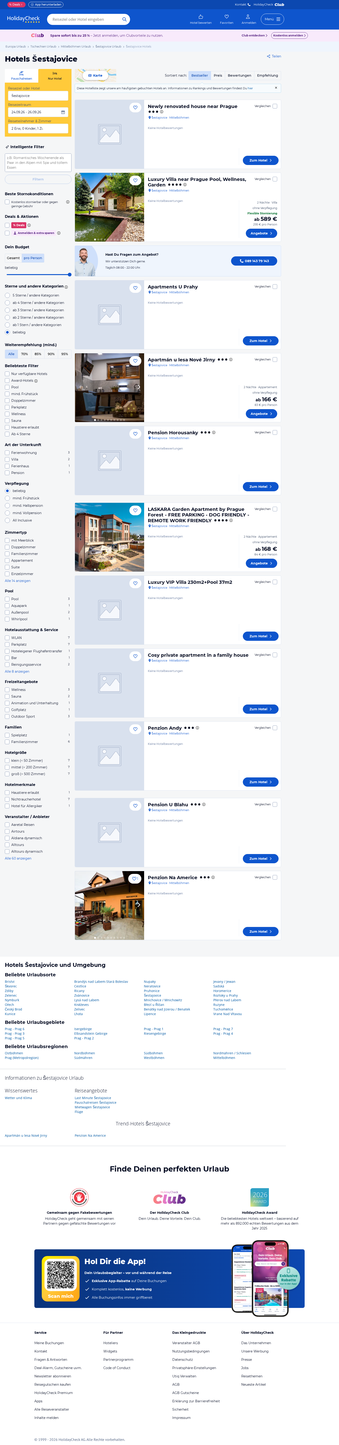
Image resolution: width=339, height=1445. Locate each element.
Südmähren (83, 1057)
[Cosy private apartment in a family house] (109, 683)
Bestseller (199, 75)
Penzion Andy (165, 728)
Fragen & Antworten (50, 1360)
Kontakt (240, 4)
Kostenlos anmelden (288, 35)
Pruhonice (152, 991)
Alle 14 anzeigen (17, 581)
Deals (14, 4)
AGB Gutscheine (185, 1393)
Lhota (78, 1014)
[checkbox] (38, 204)
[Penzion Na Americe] (109, 905)
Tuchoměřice (223, 1009)
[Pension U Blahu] (109, 832)
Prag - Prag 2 (84, 1038)
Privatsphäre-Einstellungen (194, 1368)
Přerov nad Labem (227, 1000)
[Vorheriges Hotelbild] (80, 207)
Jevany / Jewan (224, 981)
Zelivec (79, 1009)
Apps (38, 1401)
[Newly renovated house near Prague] (109, 134)
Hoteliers (110, 1343)
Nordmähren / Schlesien (232, 1053)
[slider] (69, 274)
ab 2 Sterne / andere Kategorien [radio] (38, 317)
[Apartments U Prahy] (109, 314)
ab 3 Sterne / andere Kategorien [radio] (38, 310)
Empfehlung (267, 75)
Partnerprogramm (118, 1360)
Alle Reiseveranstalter (51, 1409)
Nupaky (150, 981)
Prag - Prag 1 (154, 1029)
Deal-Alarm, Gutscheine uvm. (58, 1368)
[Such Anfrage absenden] (124, 19)
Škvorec (11, 986)
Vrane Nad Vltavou (227, 1014)
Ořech (9, 1004)
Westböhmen (154, 1057)
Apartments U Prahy (173, 287)
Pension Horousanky (173, 432)
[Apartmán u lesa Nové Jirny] (109, 387)
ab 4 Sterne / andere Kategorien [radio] (38, 303)
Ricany (79, 991)
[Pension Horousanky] (109, 460)
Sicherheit (180, 1409)
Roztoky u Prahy (225, 995)
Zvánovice (81, 995)
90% (51, 354)
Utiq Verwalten (184, 1376)
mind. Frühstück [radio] (26, 498)
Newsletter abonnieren (52, 1376)
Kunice (10, 1014)
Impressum (181, 1418)
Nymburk (12, 1000)
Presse (246, 1360)
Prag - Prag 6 (14, 1029)
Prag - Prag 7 (223, 1029)
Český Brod (13, 1009)
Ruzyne (219, 1004)
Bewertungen (239, 75)
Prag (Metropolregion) (22, 1057)
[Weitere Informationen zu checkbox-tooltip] (67, 202)
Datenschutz (182, 1360)
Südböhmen (153, 1053)
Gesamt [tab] (13, 258)
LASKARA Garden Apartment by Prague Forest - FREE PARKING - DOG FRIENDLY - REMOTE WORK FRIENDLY (198, 515)
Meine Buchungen (49, 1343)
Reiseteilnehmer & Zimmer (29, 121)
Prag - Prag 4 (223, 1033)
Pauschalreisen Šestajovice (95, 1102)
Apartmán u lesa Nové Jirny (181, 360)
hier (250, 88)
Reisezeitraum (19, 105)
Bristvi (10, 981)
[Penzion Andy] (109, 756)
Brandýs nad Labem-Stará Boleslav (101, 981)
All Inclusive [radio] (22, 520)
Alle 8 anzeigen (17, 671)
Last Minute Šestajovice (93, 1098)
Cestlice (80, 986)
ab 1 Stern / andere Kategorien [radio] (37, 325)
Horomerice (222, 991)
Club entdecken (253, 35)
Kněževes (81, 1004)
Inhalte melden (46, 1418)
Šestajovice (152, 995)
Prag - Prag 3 (14, 1033)
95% (64, 354)
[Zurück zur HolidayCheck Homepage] (23, 19)
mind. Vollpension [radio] (27, 513)
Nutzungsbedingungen (191, 1351)
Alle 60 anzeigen (18, 858)
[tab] (21, 76)
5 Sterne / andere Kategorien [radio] (36, 295)
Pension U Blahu (168, 804)
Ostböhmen (14, 1053)
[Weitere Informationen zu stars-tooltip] (65, 286)
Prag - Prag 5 (14, 1038)
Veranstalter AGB (186, 1343)
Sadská (218, 986)
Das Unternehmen (256, 1343)
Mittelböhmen (224, 1057)
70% (24, 354)
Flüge (79, 1111)
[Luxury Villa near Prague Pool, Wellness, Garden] (109, 207)
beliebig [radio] (19, 332)
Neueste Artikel (253, 1384)
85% (38, 354)
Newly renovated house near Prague (193, 106)
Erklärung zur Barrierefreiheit (196, 1401)
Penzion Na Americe (172, 877)
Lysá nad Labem (86, 1000)
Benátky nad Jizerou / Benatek (167, 1009)
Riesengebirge (155, 1033)
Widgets (110, 1351)
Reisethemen (251, 1376)
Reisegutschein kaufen (52, 1384)
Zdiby (9, 991)
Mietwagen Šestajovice (92, 1107)
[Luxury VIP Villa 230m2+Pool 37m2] (109, 610)
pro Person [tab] (33, 258)
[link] (201, 19)
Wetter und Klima (18, 1098)
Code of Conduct (117, 1368)
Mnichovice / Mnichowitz (163, 1000)
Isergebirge (83, 1029)
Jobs (245, 1368)
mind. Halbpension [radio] (28, 506)
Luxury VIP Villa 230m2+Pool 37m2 (190, 582)
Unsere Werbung (255, 1351)
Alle (11, 354)
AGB (176, 1384)
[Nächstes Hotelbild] (138, 207)
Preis (218, 75)
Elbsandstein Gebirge (90, 1033)
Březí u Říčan (154, 1004)
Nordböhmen (84, 1053)
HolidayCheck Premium (53, 1393)
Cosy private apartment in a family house (198, 655)
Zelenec (11, 995)
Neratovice (152, 986)
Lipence (150, 1014)
